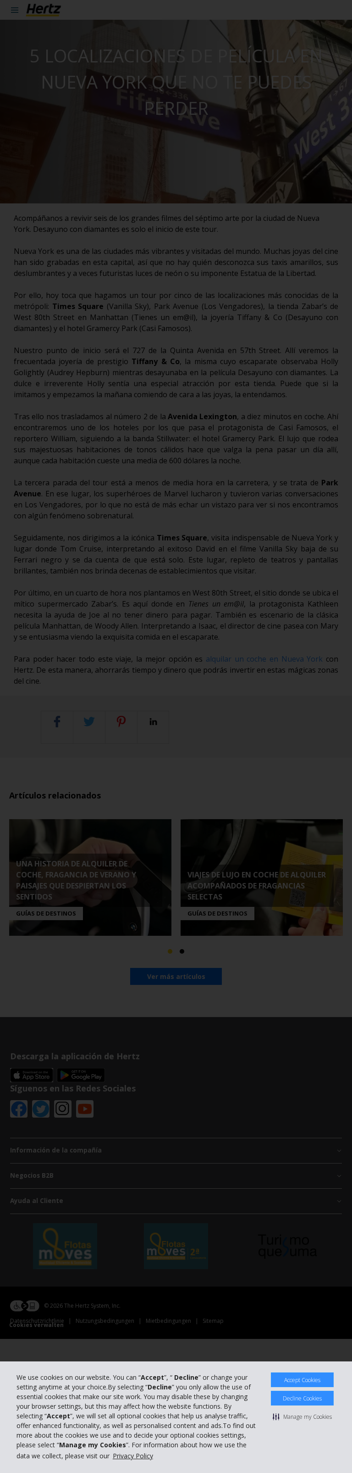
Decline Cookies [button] (302, 1398)
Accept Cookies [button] (302, 1380)
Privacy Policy (133, 1455)
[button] (302, 1416)
